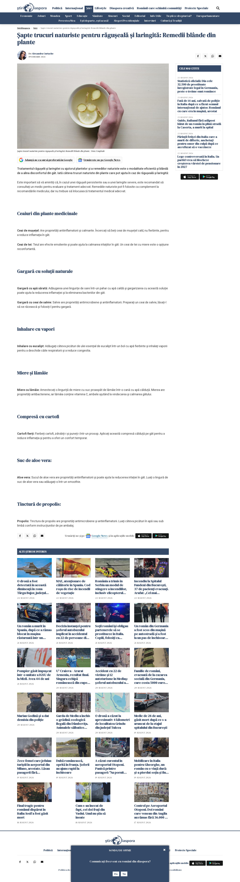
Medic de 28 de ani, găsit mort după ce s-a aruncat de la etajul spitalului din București (150, 722)
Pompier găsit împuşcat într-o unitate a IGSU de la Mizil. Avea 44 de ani (34, 675)
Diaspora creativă (122, 8)
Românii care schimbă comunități (159, 8)
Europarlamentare (208, 16)
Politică (57, 8)
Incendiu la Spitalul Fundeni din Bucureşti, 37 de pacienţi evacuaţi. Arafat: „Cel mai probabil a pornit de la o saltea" (151, 587)
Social (126, 16)
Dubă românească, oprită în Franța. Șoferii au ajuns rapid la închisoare (72, 766)
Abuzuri (112, 16)
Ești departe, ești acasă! (94, 20)
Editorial (140, 16)
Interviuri (150, 20)
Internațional (74, 8)
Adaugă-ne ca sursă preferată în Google (49, 160)
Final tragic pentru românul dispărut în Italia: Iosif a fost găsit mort (32, 811)
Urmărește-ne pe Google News (102, 160)
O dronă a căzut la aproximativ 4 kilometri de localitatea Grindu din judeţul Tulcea (112, 722)
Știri (89, 8)
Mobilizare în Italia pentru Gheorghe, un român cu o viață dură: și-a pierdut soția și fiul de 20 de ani (150, 766)
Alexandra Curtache (42, 53)
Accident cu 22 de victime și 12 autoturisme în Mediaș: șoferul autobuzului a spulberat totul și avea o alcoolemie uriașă (112, 677)
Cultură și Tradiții (171, 20)
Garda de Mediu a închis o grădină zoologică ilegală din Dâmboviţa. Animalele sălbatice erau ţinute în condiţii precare (73, 722)
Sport (68, 16)
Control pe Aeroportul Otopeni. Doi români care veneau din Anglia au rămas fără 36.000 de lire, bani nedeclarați (151, 811)
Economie (26, 16)
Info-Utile (155, 16)
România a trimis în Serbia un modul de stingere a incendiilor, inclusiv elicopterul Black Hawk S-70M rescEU (111, 587)
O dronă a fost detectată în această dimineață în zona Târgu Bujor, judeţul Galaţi (31, 587)
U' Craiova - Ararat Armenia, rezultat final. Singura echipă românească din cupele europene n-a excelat (73, 677)
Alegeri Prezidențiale (126, 20)
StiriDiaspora (23, 28)
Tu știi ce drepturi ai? (179, 16)
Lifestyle (100, 8)
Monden (55, 16)
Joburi (41, 16)
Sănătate (97, 16)
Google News (100, 535)
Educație (82, 16)
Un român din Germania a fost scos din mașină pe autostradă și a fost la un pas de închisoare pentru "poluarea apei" (151, 632)
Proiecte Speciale (196, 8)
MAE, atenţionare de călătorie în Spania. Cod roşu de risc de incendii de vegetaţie (73, 587)
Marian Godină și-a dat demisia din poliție (33, 718)
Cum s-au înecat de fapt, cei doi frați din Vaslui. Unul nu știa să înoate (91, 811)
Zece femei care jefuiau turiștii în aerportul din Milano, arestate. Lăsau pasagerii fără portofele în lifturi (34, 766)
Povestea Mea (67, 20)
